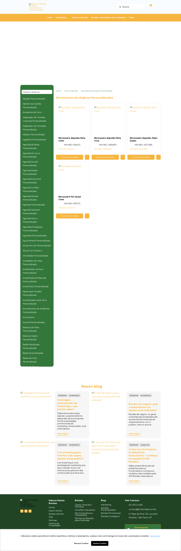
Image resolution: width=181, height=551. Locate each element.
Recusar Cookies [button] (81, 543)
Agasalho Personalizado (34, 139)
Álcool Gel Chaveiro (32, 251)
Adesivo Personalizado (34, 134)
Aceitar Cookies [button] (99, 543)
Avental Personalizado (34, 322)
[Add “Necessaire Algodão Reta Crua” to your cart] (123, 157)
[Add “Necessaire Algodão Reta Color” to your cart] (87, 157)
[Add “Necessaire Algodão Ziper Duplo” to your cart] (158, 157)
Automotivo (28, 317)
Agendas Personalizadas (35, 235)
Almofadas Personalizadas (35, 256)
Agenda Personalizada (34, 205)
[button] (69, 157)
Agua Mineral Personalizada (36, 241)
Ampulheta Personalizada (35, 286)
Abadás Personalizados (34, 99)
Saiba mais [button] (155, 536)
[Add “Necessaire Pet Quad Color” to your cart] (87, 215)
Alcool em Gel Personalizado (37, 245)
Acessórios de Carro (32, 112)
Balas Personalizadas (33, 353)
